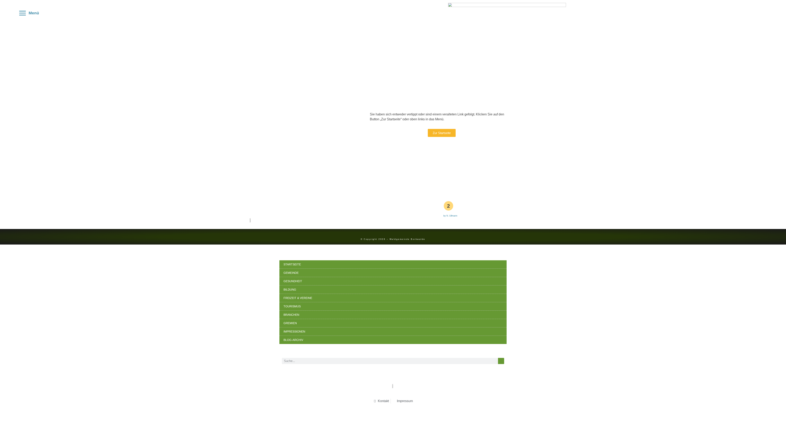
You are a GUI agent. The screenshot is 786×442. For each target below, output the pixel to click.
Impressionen (294, 331)
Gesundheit (292, 281)
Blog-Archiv (293, 340)
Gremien (290, 323)
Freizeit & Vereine (297, 298)
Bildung (289, 289)
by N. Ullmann (450, 215)
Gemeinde (291, 272)
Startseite (292, 264)
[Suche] (501, 361)
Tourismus (292, 306)
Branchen (291, 314)
